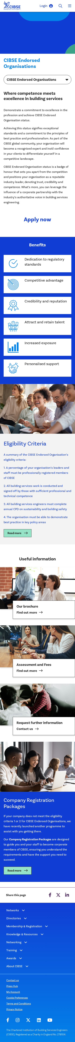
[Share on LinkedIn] (67, 895)
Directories (13, 918)
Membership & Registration (24, 926)
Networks (12, 910)
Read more (14, 533)
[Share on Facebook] (50, 895)
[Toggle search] (60, 6)
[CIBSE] (12, 6)
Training (11, 950)
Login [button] (43, 6)
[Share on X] (58, 895)
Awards (11, 958)
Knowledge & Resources (22, 934)
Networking (13, 942)
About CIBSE (14, 966)
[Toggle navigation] (70, 6)
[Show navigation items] (23, 910)
